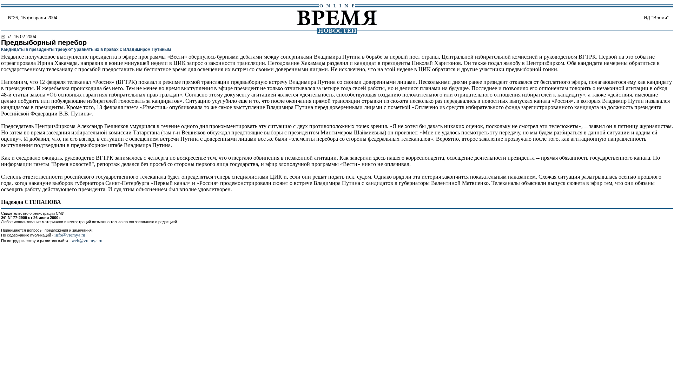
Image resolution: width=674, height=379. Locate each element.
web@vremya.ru (87, 240)
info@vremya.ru (69, 235)
